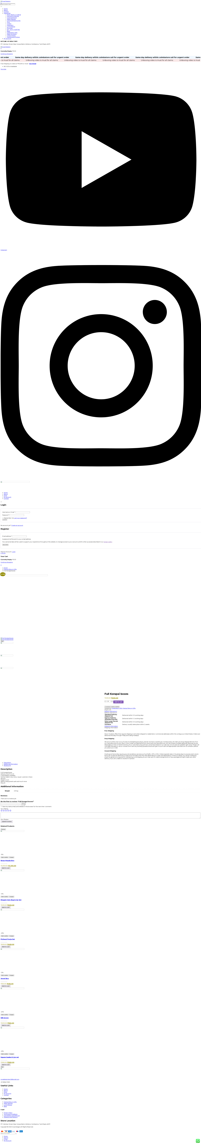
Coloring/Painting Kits (13, 20)
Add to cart (118, 702)
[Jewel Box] (12, 949)
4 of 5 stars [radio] (8, 810)
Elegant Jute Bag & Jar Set (11, 900)
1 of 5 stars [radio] (2, 810)
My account (7, 38)
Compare (107, 706)
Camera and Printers (13, 37)
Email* (24, 805)
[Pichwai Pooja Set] (12, 910)
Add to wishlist (115, 706)
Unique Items (11, 35)
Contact (6, 12)
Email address (7, 536)
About (6, 10)
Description (7, 762)
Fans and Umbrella (13, 16)
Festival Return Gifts (10, 569)
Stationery (10, 25)
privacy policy (108, 542)
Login (13, 552)
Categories (7, 13)
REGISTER (5, 544)
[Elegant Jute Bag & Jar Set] (12, 870)
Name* (24, 803)
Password (5, 515)
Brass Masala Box (7, 860)
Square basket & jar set (10, 1057)
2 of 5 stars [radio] (4, 810)
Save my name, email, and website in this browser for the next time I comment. (27, 806)
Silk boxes (5, 1018)
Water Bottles (11, 19)
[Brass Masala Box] (12, 831)
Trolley (9, 23)
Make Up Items (11, 34)
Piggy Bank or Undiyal (14, 14)
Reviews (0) (7, 765)
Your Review (4, 819)
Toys (8, 22)
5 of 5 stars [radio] (10, 810)
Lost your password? (20, 518)
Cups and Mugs (12, 17)
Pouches (9, 28)
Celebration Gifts (12, 32)
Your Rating (4, 809)
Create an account (17, 525)
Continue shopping (7, 54)
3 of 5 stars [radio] (6, 810)
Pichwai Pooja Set (8, 939)
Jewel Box (5, 978)
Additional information (11, 764)
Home (6, 9)
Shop (5, 495)
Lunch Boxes (11, 26)
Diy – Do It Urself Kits (13, 29)
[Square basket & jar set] (12, 1028)
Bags (8, 31)
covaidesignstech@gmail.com (10, 1079)
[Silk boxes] (12, 988)
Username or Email (8, 512)
